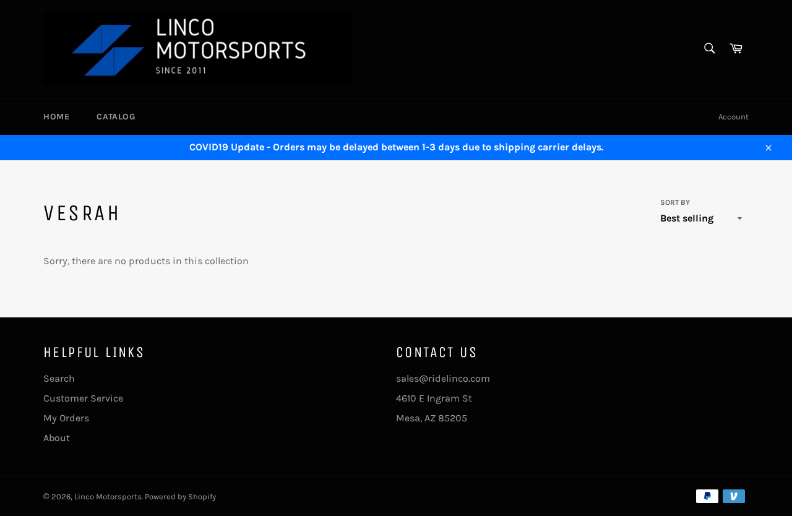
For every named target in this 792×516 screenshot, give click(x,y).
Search (59, 378)
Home (56, 116)
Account (733, 116)
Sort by (675, 202)
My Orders (66, 418)
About (56, 438)
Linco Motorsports (108, 496)
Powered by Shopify (180, 496)
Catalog (116, 116)
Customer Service (83, 398)
